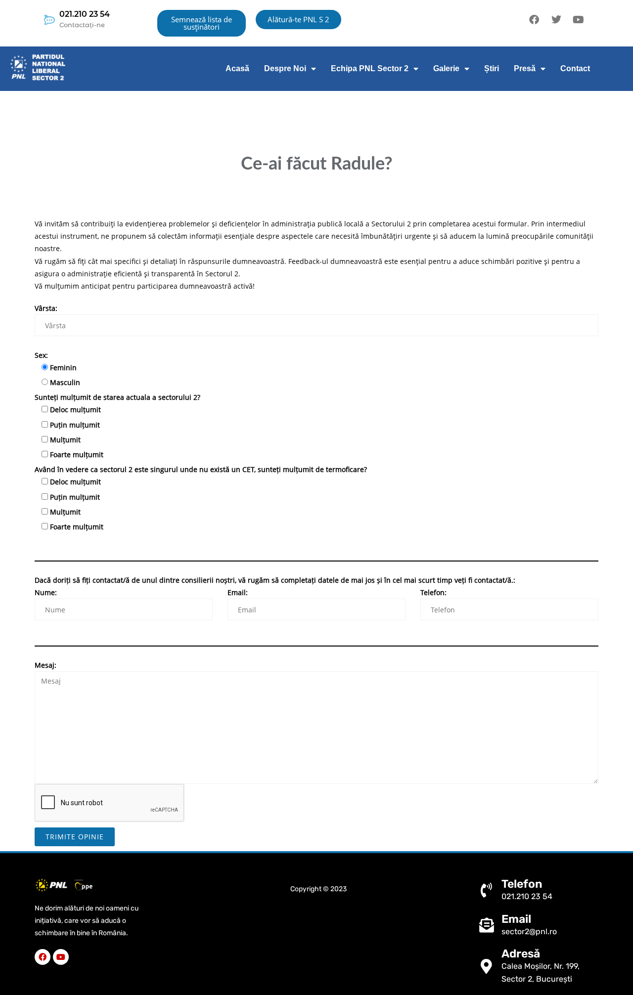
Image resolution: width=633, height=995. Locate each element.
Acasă (237, 68)
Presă (525, 68)
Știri (491, 68)
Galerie (446, 68)
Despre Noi (285, 68)
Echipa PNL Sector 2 (369, 68)
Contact (575, 68)
